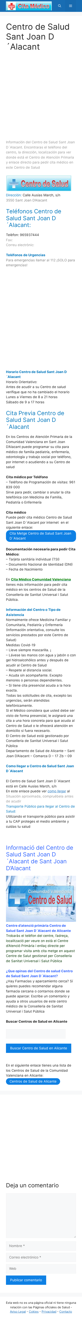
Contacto (65, 1311)
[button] (59, 6)
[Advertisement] (41, 92)
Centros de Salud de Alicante (33, 1081)
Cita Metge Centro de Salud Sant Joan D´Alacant (40, 535)
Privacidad (49, 1311)
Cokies (34, 1311)
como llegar (57, 791)
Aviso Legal (18, 1311)
